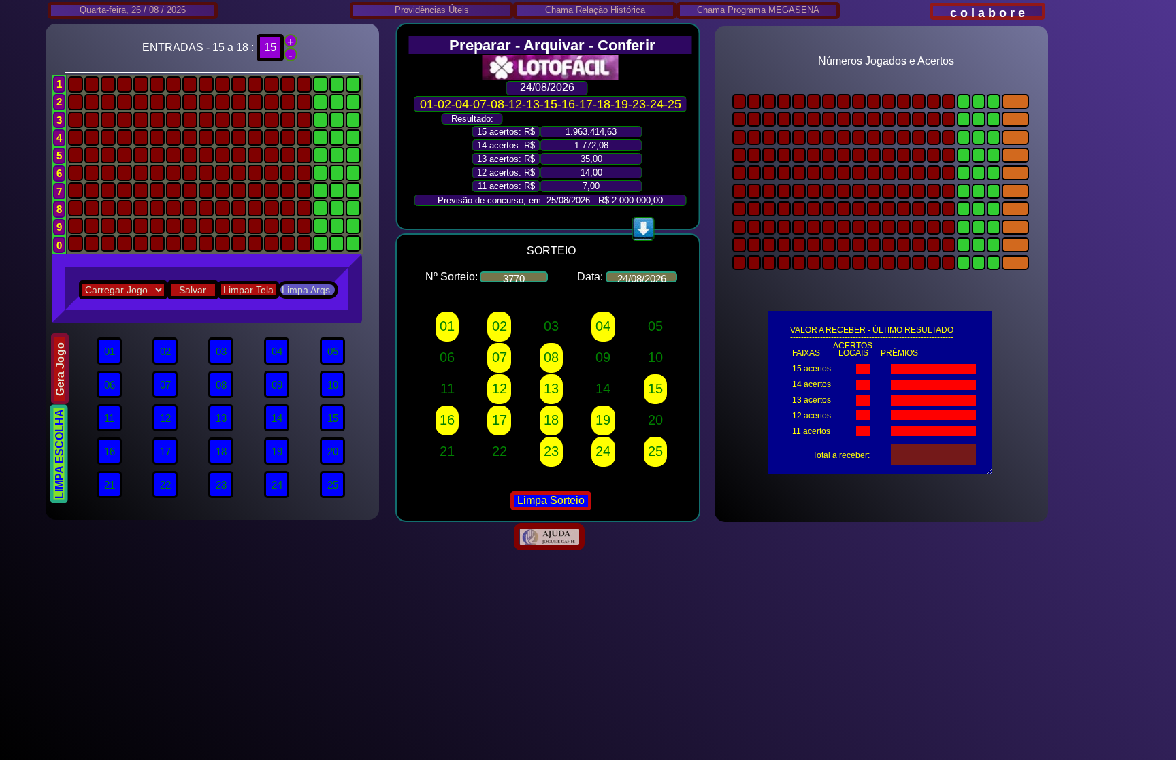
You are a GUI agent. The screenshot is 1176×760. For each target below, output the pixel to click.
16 (447, 419)
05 (655, 325)
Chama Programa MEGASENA (758, 10)
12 (499, 388)
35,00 (591, 159)
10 (655, 357)
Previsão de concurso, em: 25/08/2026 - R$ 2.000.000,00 (550, 200)
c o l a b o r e (987, 13)
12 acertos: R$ (506, 172)
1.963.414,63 (591, 132)
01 (447, 325)
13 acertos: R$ (506, 159)
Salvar (192, 289)
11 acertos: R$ (506, 186)
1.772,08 (591, 145)
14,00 (591, 172)
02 (499, 325)
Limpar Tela (248, 289)
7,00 (591, 186)
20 (655, 419)
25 (655, 451)
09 (602, 357)
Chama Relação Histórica (595, 10)
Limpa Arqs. (307, 289)
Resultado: (472, 119)
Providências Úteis (432, 10)
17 (499, 419)
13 (551, 388)
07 (499, 357)
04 (602, 325)
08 (551, 357)
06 (447, 357)
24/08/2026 (547, 87)
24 (602, 451)
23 (551, 451)
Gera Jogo (60, 368)
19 (602, 419)
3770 (514, 277)
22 (499, 451)
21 (447, 451)
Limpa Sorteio (551, 500)
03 (551, 325)
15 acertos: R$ (506, 132)
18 (551, 419)
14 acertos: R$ (506, 145)
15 (655, 388)
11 (447, 388)
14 (602, 388)
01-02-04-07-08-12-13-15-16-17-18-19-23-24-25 (550, 104)
